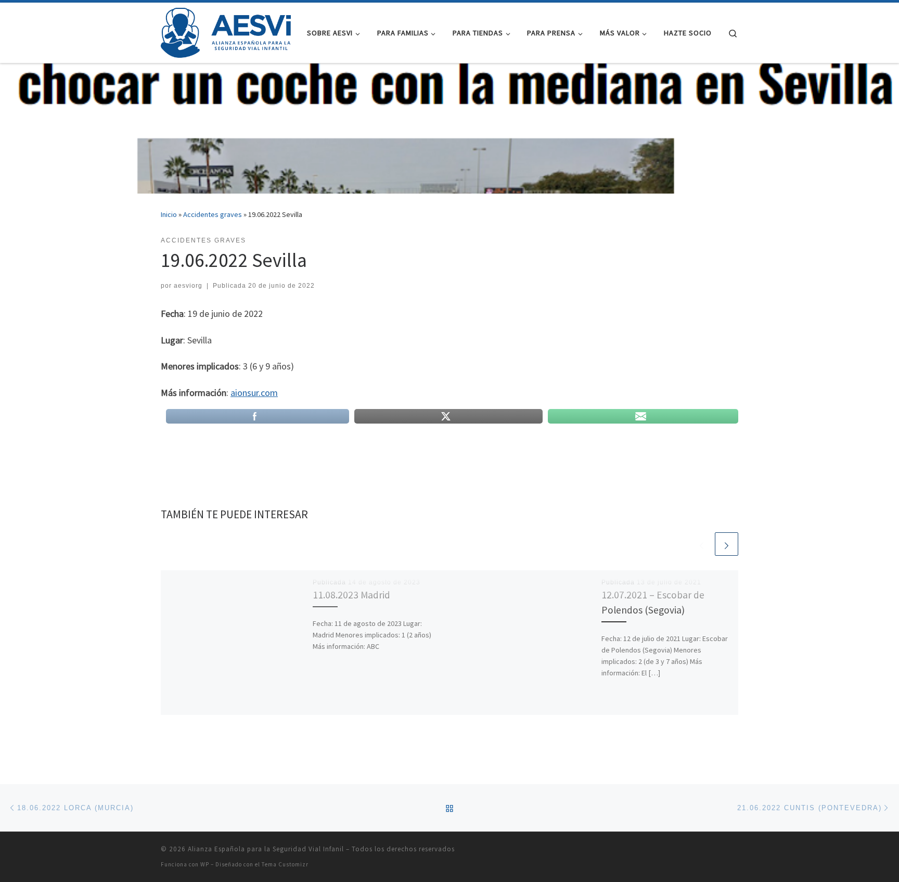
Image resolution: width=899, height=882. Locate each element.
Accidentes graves (212, 214)
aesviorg (188, 285)
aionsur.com (254, 393)
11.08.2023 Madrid (351, 595)
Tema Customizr (285, 864)
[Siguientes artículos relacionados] (726, 544)
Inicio (169, 214)
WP (204, 864)
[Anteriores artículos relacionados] (701, 544)
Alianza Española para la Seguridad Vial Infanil (266, 849)
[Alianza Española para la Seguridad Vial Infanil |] (226, 31)
